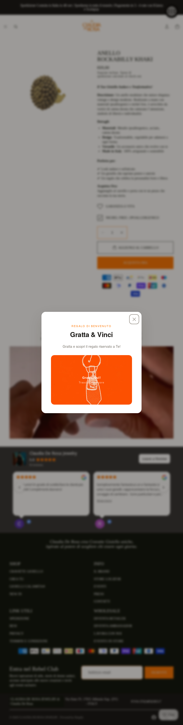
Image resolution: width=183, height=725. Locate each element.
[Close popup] (134, 319)
